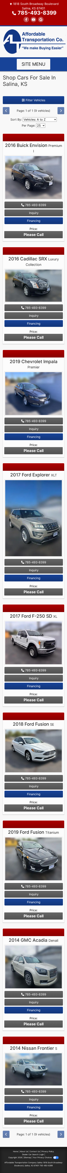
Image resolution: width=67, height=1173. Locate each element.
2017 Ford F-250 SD (33, 616)
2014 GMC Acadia (33, 940)
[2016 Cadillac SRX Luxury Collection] (33, 286)
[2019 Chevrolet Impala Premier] (33, 394)
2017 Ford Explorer (33, 475)
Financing (33, 221)
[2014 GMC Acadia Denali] (33, 967)
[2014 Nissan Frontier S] (33, 1070)
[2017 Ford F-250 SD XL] (33, 643)
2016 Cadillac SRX (33, 261)
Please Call (34, 234)
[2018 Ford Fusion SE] (33, 751)
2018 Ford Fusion (33, 724)
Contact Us (35, 1151)
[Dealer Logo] (33, 41)
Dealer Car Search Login (33, 1154)
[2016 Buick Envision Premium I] (33, 178)
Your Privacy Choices (42, 1157)
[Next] (61, 110)
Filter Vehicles (35, 100)
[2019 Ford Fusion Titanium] (33, 859)
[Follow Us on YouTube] (33, 19)
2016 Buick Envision (33, 148)
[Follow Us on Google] (41, 19)
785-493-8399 (37, 13)
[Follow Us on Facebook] (26, 19)
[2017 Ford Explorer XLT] (33, 519)
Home (15, 1151)
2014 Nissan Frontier (33, 1048)
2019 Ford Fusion (33, 832)
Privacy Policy (48, 1151)
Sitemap (27, 1157)
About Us (24, 1151)
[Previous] (6, 110)
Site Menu (33, 64)
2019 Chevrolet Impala (34, 364)
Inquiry (34, 213)
